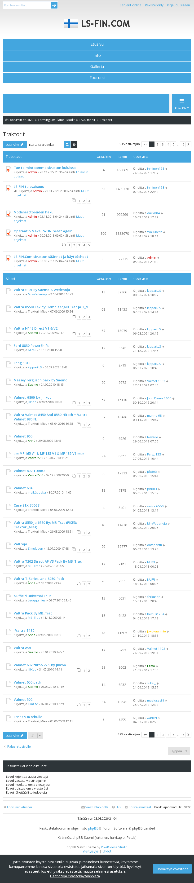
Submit (54, 5)
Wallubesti (154, 232)
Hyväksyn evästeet (172, 868)
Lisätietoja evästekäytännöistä (75, 876)
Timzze (33, 704)
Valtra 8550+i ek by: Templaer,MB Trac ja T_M (51, 307)
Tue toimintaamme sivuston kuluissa (45, 167)
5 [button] (174, 144)
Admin (32, 172)
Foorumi (97, 77)
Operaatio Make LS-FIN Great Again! (43, 231)
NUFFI (151, 562)
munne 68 (154, 415)
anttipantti (154, 545)
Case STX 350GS (27, 505)
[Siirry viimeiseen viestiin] (166, 168)
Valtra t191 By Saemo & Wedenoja (42, 289)
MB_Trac (34, 566)
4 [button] (168, 144)
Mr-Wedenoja (38, 294)
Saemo (33, 333)
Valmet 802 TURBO (29, 470)
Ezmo (151, 666)
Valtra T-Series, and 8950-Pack (39, 578)
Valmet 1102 (156, 648)
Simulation (35, 548)
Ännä (31, 440)
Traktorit (14, 134)
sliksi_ (151, 683)
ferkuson (153, 597)
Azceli (32, 350)
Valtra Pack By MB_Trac (33, 613)
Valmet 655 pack (27, 682)
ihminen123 (155, 168)
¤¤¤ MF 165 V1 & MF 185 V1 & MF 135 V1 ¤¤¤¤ (49, 453)
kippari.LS (154, 290)
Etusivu (97, 44)
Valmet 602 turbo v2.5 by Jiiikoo (40, 665)
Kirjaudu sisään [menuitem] (178, 5)
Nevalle (152, 437)
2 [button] (157, 144)
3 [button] (163, 144)
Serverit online (130, 5)
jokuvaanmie (156, 631)
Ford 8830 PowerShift (31, 345)
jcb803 (152, 471)
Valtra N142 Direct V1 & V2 (35, 328)
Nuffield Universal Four (32, 596)
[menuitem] (137, 807)
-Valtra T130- (25, 630)
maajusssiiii (155, 700)
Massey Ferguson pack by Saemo (40, 380)
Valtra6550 (35, 458)
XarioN (152, 717)
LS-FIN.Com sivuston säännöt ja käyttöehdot (51, 256)
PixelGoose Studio (114, 847)
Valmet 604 (23, 488)
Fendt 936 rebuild (28, 717)
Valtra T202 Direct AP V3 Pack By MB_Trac (48, 561)
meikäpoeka (37, 492)
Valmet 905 (23, 436)
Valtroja (20, 544)
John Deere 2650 (159, 398)
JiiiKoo (32, 402)
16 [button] (182, 144)
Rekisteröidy (154, 5)
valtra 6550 (155, 506)
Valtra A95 (22, 647)
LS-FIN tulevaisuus (29, 186)
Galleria (97, 66)
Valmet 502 (23, 699)
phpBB (93, 828)
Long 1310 (22, 363)
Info (97, 55)
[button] (145, 144)
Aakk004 (153, 213)
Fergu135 (154, 454)
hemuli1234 (155, 614)
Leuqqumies (37, 600)
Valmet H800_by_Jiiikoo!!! (34, 397)
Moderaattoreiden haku (33, 212)
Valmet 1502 (156, 381)
